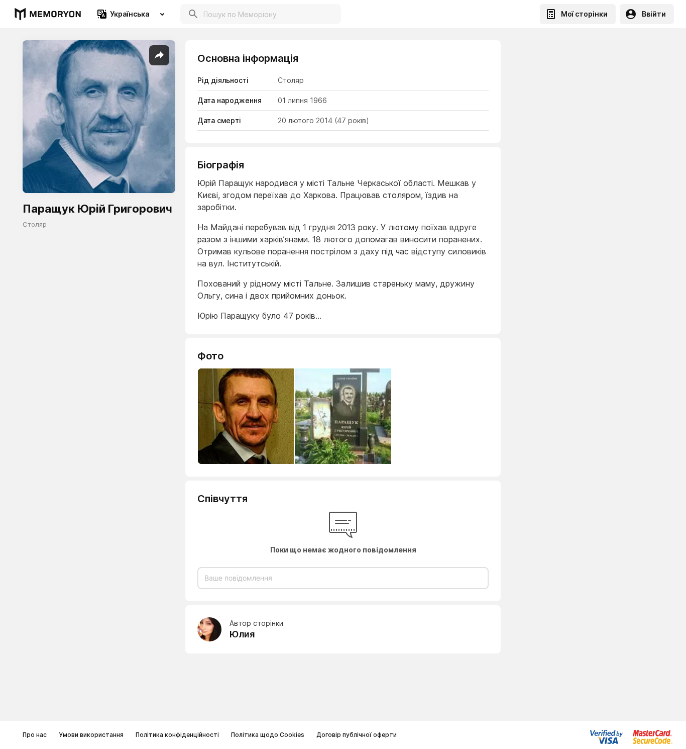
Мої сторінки (584, 14)
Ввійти (654, 14)
